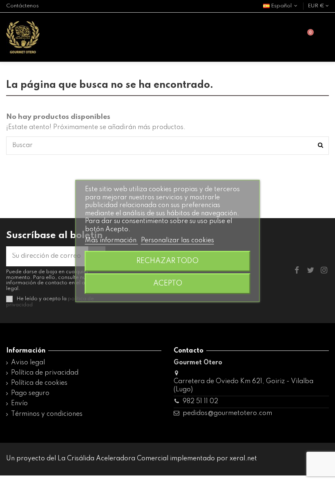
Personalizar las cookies (177, 240)
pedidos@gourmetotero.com (227, 413)
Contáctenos (22, 6)
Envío (19, 403)
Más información (111, 240)
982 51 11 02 (200, 401)
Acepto (167, 284)
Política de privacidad (44, 373)
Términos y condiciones (47, 414)
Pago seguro (30, 393)
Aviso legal (28, 362)
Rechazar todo (167, 261)
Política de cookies (39, 383)
